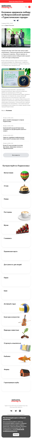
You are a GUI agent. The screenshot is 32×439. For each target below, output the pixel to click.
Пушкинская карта (10, 251)
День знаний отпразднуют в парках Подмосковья (13, 120)
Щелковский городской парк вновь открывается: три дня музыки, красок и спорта (14, 129)
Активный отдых (10, 304)
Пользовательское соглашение (16, 414)
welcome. (16, 400)
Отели (6, 186)
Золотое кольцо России (16, 1)
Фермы (6, 369)
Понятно (16, 434)
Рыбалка (7, 356)
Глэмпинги (8, 238)
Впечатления (8, 173)
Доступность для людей (13, 264)
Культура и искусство (12, 317)
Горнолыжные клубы (11, 382)
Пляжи (6, 199)
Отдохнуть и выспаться (12, 343)
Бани (5, 291)
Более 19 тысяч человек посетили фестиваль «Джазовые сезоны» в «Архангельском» (13, 147)
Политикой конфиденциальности (13, 430)
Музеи (6, 225)
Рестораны (8, 212)
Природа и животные (11, 330)
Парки (6, 278)
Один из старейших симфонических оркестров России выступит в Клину (13, 138)
